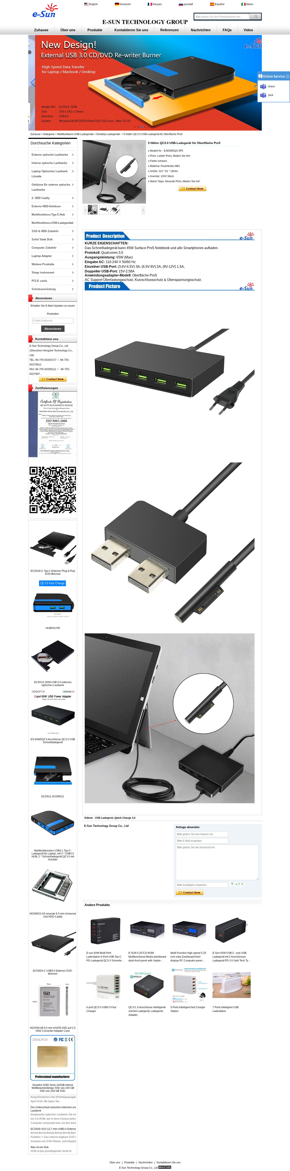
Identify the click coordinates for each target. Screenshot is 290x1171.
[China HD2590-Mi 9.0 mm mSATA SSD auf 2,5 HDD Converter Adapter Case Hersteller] (52, 1023)
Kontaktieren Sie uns (131, 30)
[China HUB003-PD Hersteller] (52, 623)
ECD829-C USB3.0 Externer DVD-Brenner (53, 972)
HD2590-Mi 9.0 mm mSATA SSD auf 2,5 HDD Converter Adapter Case (53, 1029)
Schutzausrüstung (44, 289)
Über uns (68, 30)
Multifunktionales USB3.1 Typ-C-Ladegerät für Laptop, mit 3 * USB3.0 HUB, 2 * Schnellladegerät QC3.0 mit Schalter (53, 855)
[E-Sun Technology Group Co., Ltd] (44, 9)
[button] (135, 127)
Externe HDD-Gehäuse (46, 206)
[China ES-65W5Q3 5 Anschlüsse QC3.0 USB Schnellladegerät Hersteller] (52, 734)
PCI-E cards (39, 280)
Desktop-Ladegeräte (108, 134)
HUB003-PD (53, 628)
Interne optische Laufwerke (49, 163)
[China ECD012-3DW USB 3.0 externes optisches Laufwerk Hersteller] (52, 677)
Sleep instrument (43, 272)
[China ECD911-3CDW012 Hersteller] (52, 791)
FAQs (227, 30)
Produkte (94, 30)
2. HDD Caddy (41, 198)
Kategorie (49, 134)
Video (248, 30)
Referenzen (169, 30)
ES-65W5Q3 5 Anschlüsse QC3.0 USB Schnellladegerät (53, 741)
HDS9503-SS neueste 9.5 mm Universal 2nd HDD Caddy (53, 915)
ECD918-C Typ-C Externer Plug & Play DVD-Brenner (53, 572)
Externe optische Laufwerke (50, 154)
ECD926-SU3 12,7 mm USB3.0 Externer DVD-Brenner (62, 1123)
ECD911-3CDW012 (52, 796)
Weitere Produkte (43, 264)
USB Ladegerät (104, 817)
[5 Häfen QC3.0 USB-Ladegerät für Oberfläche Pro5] (114, 172)
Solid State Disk (42, 239)
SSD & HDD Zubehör (45, 231)
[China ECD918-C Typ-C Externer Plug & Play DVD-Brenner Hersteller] (52, 566)
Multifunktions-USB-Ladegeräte (75, 134)
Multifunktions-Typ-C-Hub (48, 214)
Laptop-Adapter (42, 256)
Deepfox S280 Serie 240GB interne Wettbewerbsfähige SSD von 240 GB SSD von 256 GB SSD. (53, 1088)
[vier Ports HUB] (145, 129)
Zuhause (41, 30)
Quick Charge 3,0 (125, 817)
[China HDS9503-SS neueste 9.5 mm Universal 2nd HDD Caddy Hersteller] (52, 908)
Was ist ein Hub (40, 1141)
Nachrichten (201, 30)
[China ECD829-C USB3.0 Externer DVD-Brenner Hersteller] (52, 966)
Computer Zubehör (44, 247)
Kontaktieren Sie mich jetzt (52, 379)
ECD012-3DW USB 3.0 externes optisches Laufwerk (53, 684)
